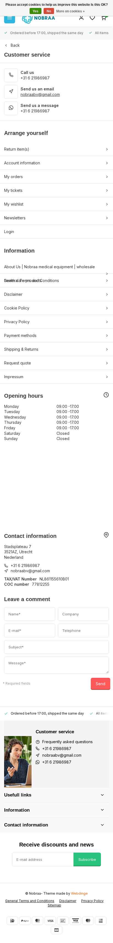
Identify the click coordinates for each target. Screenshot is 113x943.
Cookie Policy (16, 308)
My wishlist (13, 204)
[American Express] (100, 921)
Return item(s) (16, 149)
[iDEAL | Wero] (12, 921)
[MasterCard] (37, 921)
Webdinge (79, 893)
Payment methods (20, 335)
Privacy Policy (17, 321)
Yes (35, 11)
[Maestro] (88, 921)
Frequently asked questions (67, 741)
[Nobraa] (38, 18)
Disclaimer (13, 294)
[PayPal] (25, 921)
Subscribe (87, 859)
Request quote (17, 363)
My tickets (13, 190)
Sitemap (54, 905)
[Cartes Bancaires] (56, 930)
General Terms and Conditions (31, 280)
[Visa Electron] (75, 921)
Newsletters (15, 217)
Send (100, 683)
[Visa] (50, 921)
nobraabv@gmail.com (40, 94)
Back (15, 45)
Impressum (13, 376)
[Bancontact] (63, 921)
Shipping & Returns (21, 349)
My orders (13, 176)
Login (9, 231)
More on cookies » (70, 11)
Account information (22, 163)
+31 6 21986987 (35, 78)
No (49, 11)
